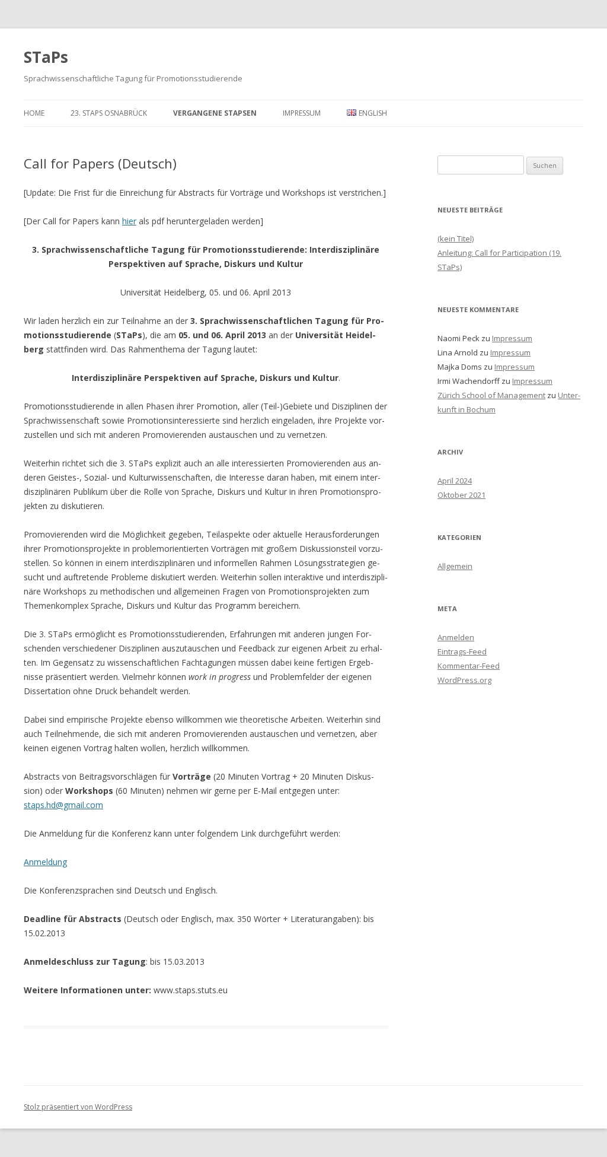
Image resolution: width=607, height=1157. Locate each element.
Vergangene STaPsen (215, 113)
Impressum (302, 113)
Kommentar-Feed (468, 665)
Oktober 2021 (461, 495)
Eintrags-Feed (462, 651)
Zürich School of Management (491, 395)
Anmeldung (45, 861)
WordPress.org (464, 680)
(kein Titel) (455, 238)
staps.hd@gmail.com (63, 804)
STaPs (46, 57)
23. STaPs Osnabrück (109, 113)
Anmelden (455, 637)
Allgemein (454, 566)
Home (34, 113)
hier (129, 221)
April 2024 (454, 480)
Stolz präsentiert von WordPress (78, 1107)
